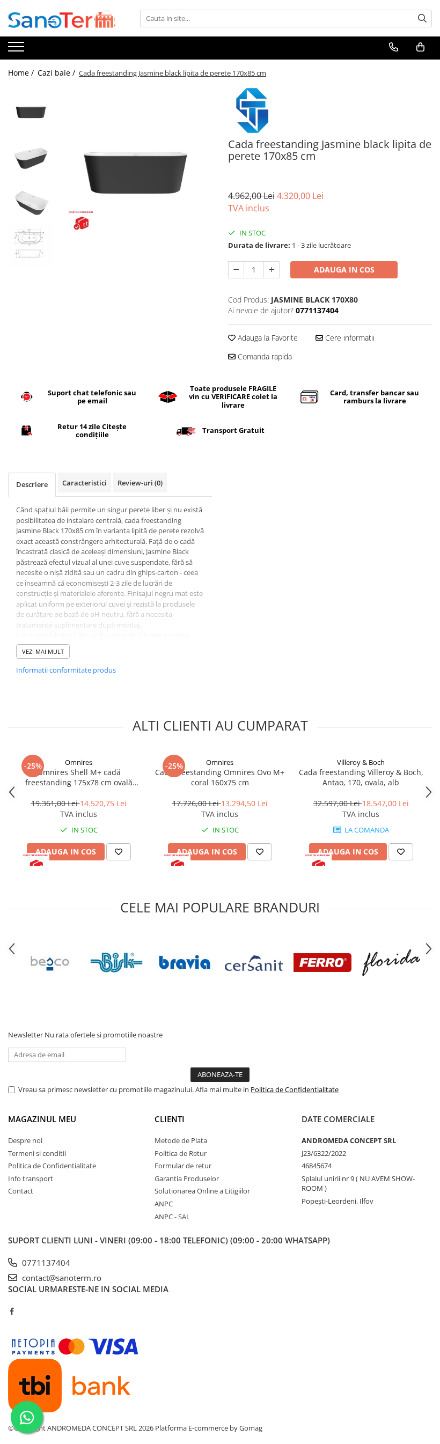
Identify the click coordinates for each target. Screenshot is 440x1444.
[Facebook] (11, 1311)
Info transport (30, 1178)
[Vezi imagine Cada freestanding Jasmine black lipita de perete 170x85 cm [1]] (31, 154)
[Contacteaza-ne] (394, 47)
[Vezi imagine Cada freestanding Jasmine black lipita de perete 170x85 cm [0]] (31, 109)
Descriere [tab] (32, 484)
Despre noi (25, 1140)
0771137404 (45, 1262)
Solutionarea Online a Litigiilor (202, 1191)
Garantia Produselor (187, 1178)
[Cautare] (422, 18)
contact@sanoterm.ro (60, 1277)
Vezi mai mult (43, 651)
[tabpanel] (135, 162)
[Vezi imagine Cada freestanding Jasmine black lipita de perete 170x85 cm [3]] (31, 245)
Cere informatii (349, 338)
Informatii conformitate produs (66, 670)
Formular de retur (183, 1165)
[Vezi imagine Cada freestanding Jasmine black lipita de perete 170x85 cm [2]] (31, 200)
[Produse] (17, 50)
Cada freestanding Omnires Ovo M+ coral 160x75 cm (219, 777)
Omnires (78, 762)
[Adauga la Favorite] (118, 851)
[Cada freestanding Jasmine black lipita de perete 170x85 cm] (135, 162)
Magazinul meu (42, 1119)
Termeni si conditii (37, 1153)
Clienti (170, 1119)
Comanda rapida (264, 356)
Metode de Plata (181, 1140)
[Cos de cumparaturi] (420, 47)
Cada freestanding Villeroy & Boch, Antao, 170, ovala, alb (361, 777)
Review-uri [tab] (140, 483)
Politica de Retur (181, 1153)
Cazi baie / (57, 73)
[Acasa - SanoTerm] (61, 18)
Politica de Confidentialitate (295, 1089)
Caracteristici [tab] (84, 483)
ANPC (164, 1204)
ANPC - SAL (172, 1216)
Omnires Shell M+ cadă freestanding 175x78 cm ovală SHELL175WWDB (79, 777)
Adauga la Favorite (267, 338)
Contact (20, 1191)
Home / (22, 73)
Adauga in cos (344, 269)
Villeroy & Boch (361, 762)
